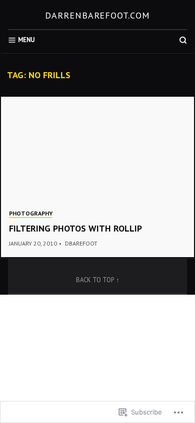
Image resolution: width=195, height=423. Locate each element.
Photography (30, 213)
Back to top (95, 280)
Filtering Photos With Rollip (75, 228)
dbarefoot (81, 243)
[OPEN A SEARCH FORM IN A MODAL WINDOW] (183, 40)
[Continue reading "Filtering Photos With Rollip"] (97, 177)
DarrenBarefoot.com (97, 15)
